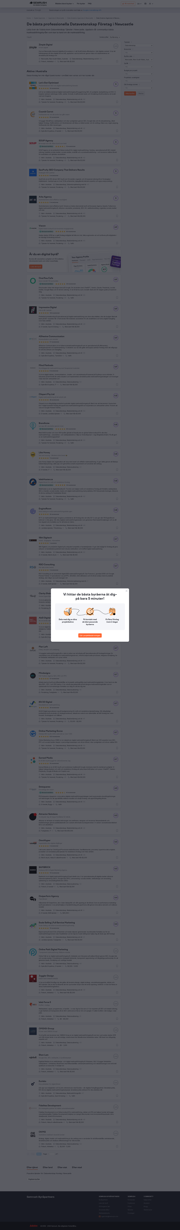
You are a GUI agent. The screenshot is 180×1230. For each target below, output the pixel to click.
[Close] (126, 590)
